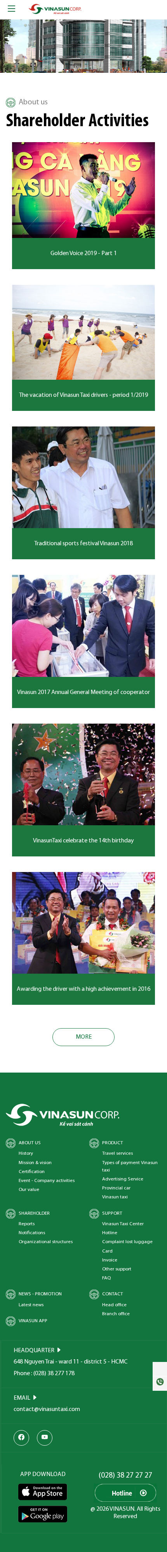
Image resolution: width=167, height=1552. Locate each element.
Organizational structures (46, 1241)
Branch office (116, 1313)
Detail (83, 193)
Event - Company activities (47, 1180)
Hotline (109, 1232)
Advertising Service (122, 1179)
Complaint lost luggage (127, 1241)
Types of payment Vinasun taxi (130, 1166)
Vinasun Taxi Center (123, 1223)
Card (107, 1251)
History (26, 1153)
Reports (27, 1223)
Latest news (31, 1304)
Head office (114, 1304)
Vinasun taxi (115, 1197)
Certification (32, 1171)
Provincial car (116, 1188)
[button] (12, 46)
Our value (29, 1189)
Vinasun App (33, 1320)
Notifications (32, 1232)
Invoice (109, 1260)
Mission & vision (35, 1162)
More (84, 1037)
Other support (116, 1269)
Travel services (117, 1153)
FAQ (106, 1278)
